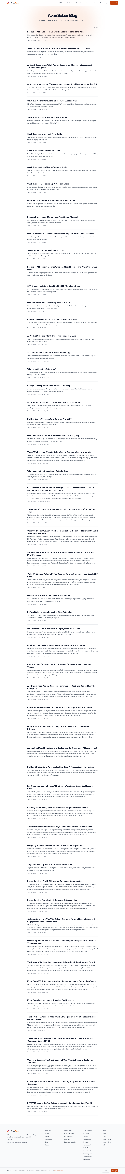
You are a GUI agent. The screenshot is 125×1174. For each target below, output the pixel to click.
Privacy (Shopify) (108, 1139)
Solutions (61, 3)
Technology (49, 1139)
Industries (79, 3)
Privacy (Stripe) (107, 1142)
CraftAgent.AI (87, 1145)
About (95, 3)
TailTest (85, 1136)
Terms (104, 1136)
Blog (101, 3)
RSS (97, 27)
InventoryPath (87, 1154)
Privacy (105, 1133)
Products (69, 3)
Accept (114, 1171)
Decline (105, 1171)
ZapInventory (87, 1156)
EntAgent (86, 1142)
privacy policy (58, 1171)
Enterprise (88, 3)
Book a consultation (70, 1142)
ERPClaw (86, 1133)
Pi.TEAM (85, 1148)
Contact (114, 3)
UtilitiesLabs (87, 1159)
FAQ (104, 1145)
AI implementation (69, 1133)
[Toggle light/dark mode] (106, 3)
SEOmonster (87, 1139)
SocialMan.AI (87, 1151)
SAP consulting (68, 1136)
